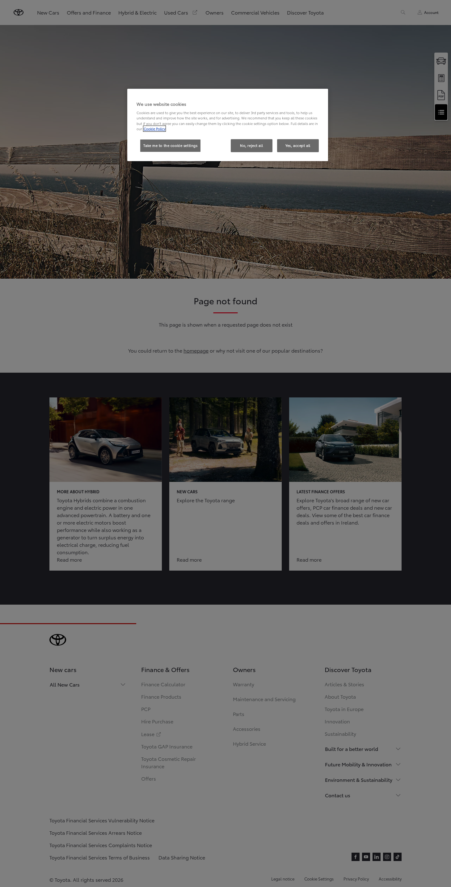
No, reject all (251, 145)
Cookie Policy (154, 128)
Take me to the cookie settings (170, 145)
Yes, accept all (297, 145)
